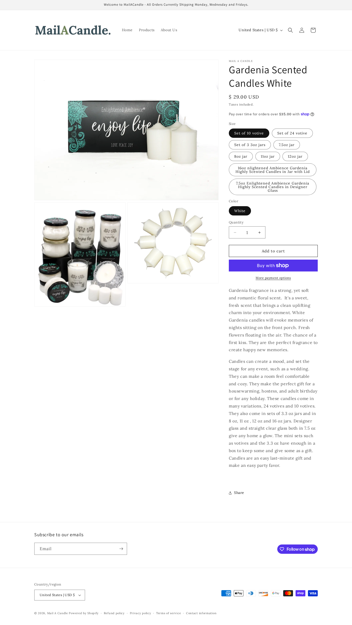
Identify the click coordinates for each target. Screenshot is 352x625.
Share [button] (239, 492)
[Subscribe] (121, 549)
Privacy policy (140, 613)
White (240, 211)
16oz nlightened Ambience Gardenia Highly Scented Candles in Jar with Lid (273, 170)
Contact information (201, 613)
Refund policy (114, 613)
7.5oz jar (287, 144)
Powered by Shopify (84, 613)
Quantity (236, 222)
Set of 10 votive (249, 133)
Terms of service (168, 613)
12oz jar (295, 156)
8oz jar (240, 156)
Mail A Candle (58, 613)
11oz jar (268, 156)
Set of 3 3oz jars (249, 144)
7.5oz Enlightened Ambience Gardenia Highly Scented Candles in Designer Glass (272, 187)
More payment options (273, 278)
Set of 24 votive (292, 133)
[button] (290, 30)
